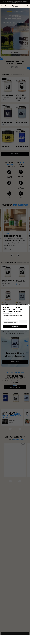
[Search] (5, 6)
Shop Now (15, 326)
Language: (21, 319)
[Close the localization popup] (28, 305)
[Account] (25, 6)
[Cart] (28, 6)
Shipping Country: (6, 319)
